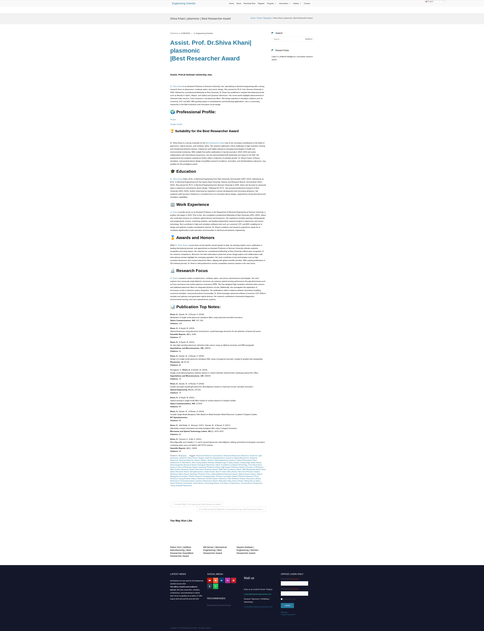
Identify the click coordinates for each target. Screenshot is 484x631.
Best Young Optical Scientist (203, 463)
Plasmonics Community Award (182, 481)
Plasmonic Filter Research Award (232, 479)
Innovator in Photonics (254, 467)
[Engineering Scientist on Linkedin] (221, 580)
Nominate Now (249, 3)
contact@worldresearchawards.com (258, 607)
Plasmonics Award (253, 479)
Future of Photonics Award (186, 467)
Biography (267, 18)
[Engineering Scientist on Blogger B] (215, 580)
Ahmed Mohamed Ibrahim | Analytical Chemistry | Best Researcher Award (222, 550)
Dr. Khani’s (174, 278)
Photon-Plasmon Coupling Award (202, 476)
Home (231, 3)
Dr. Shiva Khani (176, 179)
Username (289, 579)
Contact (307, 3)
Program (270, 3)
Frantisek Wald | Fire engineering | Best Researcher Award (197, 504)
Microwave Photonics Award (206, 469)
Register (261, 3)
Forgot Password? (288, 614)
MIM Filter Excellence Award (230, 469)
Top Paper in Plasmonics (230, 483)
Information (283, 3)
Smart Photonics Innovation (181, 483)
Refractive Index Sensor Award (231, 481)
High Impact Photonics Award (232, 467)
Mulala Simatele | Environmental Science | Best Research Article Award (189, 550)
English (430, 1)
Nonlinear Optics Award (179, 474)
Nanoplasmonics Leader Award (202, 472)
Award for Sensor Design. (196, 460)
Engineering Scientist (183, 3)
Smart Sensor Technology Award (206, 483)
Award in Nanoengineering (218, 460)
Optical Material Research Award (224, 474)
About (238, 3)
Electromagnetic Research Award (183, 465)
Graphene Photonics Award (209, 467)
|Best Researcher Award (205, 58)
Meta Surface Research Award (182, 469)
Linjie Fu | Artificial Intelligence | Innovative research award (292, 58)
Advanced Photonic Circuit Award (209, 456)
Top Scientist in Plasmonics (251, 483)
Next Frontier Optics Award (226, 472)
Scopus (173, 119)
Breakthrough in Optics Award (227, 463)
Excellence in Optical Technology (234, 465)
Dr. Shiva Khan (176, 86)
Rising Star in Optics (252, 481)
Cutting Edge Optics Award (250, 463)
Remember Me (289, 599)
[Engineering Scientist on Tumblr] (209, 586)
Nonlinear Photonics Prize (200, 474)
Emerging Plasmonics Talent (209, 465)
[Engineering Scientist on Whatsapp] (215, 586)
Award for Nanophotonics (215, 458)
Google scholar (176, 124)
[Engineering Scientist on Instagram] (227, 580)
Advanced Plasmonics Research (236, 456)
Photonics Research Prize (248, 476)
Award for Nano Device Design (191, 458)
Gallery (296, 3)
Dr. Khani (173, 212)
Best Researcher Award (215, 143)
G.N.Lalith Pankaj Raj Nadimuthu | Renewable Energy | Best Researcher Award (230, 509)
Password (289, 589)
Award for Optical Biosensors (237, 458)
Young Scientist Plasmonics (181, 485)
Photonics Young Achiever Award (183, 479)
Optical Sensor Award (247, 474)
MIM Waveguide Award (251, 469)
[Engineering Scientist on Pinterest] (233, 580)
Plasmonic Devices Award (207, 479)
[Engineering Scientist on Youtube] (209, 580)
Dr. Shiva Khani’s (182, 245)
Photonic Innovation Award (226, 476)
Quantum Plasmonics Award (206, 481)
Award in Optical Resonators (241, 460)
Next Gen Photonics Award (248, 472)
